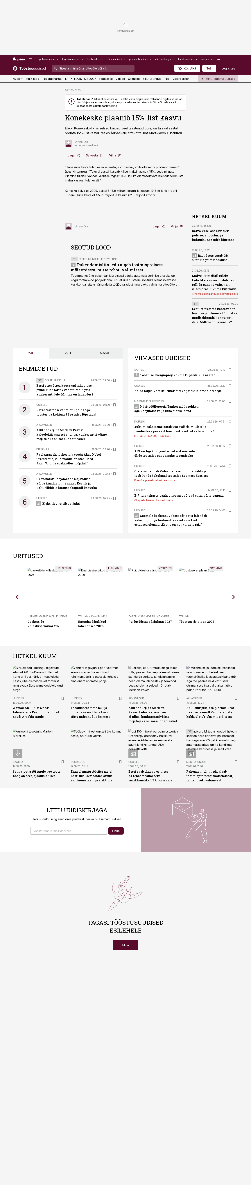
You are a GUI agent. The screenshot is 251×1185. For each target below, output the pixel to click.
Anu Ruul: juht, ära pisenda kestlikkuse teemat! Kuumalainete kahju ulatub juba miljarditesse (210, 712)
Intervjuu (43, 449)
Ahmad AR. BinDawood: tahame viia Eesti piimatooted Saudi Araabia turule (36, 712)
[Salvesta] (114, 380)
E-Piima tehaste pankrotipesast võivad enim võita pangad (179, 495)
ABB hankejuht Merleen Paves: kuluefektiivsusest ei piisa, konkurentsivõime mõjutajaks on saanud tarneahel (71, 434)
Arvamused (44, 424)
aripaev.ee (207, 59)
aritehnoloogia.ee (164, 59)
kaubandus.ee (95, 59)
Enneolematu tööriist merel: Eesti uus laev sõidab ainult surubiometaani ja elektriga (92, 775)
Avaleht (18, 79)
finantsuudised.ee (188, 59)
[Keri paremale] (233, 597)
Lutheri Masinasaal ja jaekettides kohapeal (59, 616)
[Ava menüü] (30, 59)
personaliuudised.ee (140, 59)
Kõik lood (32, 79)
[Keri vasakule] (17, 597)
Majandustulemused (149, 401)
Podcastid (106, 79)
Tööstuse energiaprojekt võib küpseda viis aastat (177, 375)
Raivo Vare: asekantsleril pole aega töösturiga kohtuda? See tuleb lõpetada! (213, 235)
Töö (167, 79)
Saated (139, 369)
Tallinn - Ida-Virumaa (92, 616)
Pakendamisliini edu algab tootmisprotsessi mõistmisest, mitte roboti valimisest (118, 267)
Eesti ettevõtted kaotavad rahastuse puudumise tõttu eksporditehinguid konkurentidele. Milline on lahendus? (64, 390)
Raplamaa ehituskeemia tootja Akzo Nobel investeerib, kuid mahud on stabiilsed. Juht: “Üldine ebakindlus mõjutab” (68, 458)
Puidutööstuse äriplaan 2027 (150, 621)
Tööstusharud (52, 79)
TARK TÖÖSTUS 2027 (80, 79)
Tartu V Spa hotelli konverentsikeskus (156, 616)
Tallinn (184, 616)
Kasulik (139, 421)
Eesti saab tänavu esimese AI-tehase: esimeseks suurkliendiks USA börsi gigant (152, 775)
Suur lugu (78, 761)
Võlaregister (181, 79)
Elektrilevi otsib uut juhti (61, 503)
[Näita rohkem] (218, 59)
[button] (69, 831)
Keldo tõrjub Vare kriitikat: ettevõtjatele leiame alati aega (178, 391)
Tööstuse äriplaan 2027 (196, 621)
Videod (120, 79)
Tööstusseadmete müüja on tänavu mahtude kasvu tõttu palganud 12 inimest (90, 712)
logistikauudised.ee (73, 59)
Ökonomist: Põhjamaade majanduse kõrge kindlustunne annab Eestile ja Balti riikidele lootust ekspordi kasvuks (66, 483)
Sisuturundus (152, 79)
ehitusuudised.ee (116, 59)
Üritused (134, 79)
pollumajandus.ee (49, 59)
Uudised (41, 404)
